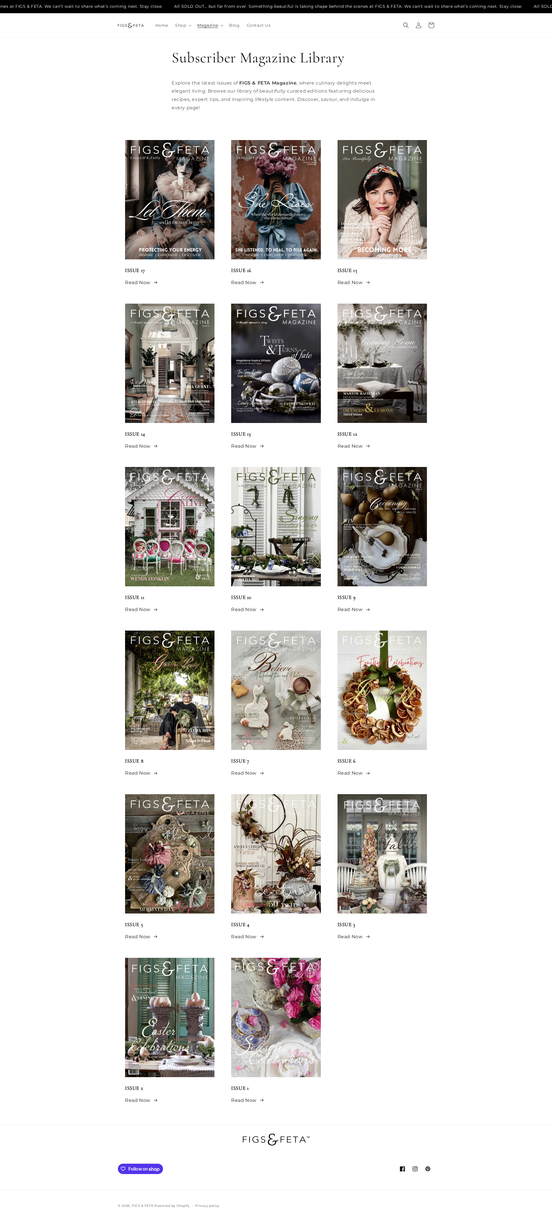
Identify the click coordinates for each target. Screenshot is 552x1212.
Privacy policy (207, 1206)
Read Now (137, 282)
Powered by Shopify (172, 1206)
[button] (183, 25)
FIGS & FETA (143, 1206)
